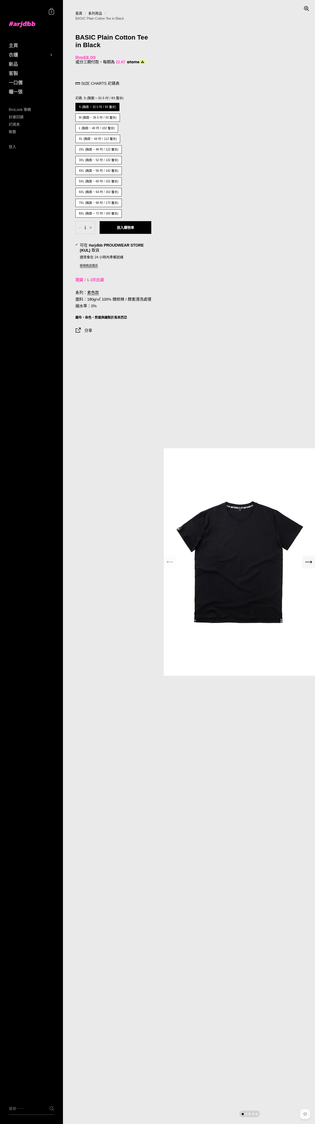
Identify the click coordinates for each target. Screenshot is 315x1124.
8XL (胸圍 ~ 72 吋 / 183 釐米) (98, 212)
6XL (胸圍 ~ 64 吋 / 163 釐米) (98, 191)
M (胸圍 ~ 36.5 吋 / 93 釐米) (97, 116)
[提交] (51, 1108)
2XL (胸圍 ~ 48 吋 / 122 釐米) (98, 148)
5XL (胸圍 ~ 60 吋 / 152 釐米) (98, 180)
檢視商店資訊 (89, 265)
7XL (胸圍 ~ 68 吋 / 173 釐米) (98, 202)
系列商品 (95, 13)
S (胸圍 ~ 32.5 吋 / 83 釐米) (97, 106)
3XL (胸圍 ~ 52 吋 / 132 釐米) (98, 159)
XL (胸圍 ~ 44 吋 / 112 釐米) (98, 137)
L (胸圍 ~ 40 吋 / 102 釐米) (96, 127)
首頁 (78, 13)
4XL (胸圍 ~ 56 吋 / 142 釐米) (98, 169)
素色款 (93, 292)
